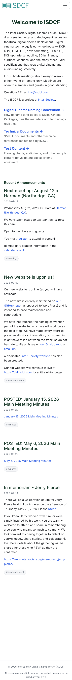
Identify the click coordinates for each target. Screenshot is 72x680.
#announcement (15, 380)
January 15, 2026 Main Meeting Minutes (31, 416)
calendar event (14, 250)
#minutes (11, 424)
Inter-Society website (35, 356)
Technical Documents (23, 131)
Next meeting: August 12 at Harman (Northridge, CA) (32, 193)
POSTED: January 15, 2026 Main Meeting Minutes (31, 402)
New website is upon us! (29, 277)
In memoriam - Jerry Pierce (32, 487)
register (22, 238)
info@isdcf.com (38, 92)
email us (9, 349)
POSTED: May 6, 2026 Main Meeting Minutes (32, 446)
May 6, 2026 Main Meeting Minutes (28, 460)
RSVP (52, 509)
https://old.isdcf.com (18, 372)
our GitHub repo (51, 344)
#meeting (11, 258)
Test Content (16, 148)
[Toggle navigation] (65, 5)
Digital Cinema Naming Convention (34, 110)
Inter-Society (46, 99)
